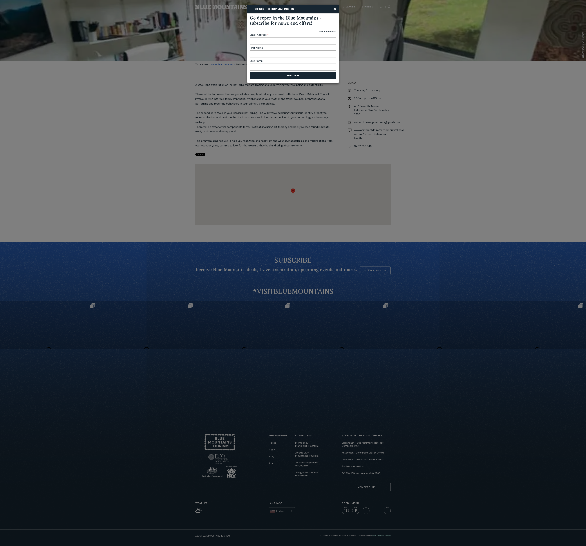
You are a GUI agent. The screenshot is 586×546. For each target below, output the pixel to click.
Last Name (256, 60)
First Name (256, 48)
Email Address (259, 34)
